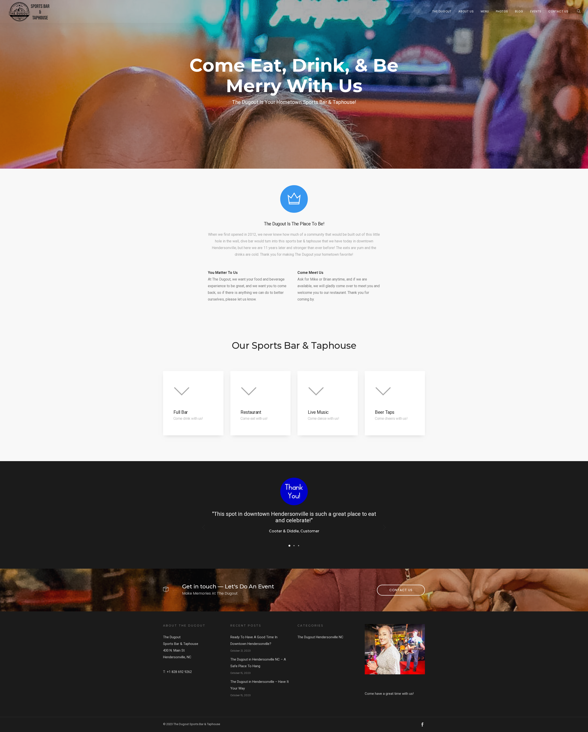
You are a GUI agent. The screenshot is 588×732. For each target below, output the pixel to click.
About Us (466, 11)
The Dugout (442, 11)
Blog (519, 11)
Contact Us (558, 11)
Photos (502, 11)
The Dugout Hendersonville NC (320, 637)
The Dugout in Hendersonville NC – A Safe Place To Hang (258, 662)
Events (535, 11)
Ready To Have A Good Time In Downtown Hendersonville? (253, 640)
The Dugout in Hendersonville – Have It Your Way (259, 685)
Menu (485, 11)
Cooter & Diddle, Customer (294, 531)
